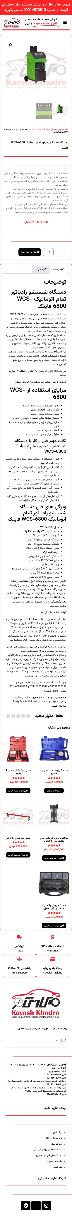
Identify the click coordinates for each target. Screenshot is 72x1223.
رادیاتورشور (41, 129)
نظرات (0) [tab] (41, 269)
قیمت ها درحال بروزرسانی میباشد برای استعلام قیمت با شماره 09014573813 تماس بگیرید (36, 7)
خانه (66, 129)
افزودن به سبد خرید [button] (18, 790)
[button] (10, 45)
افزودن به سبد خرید (30, 252)
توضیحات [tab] (58, 269)
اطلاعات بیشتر (54, 790)
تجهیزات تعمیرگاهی (55, 129)
